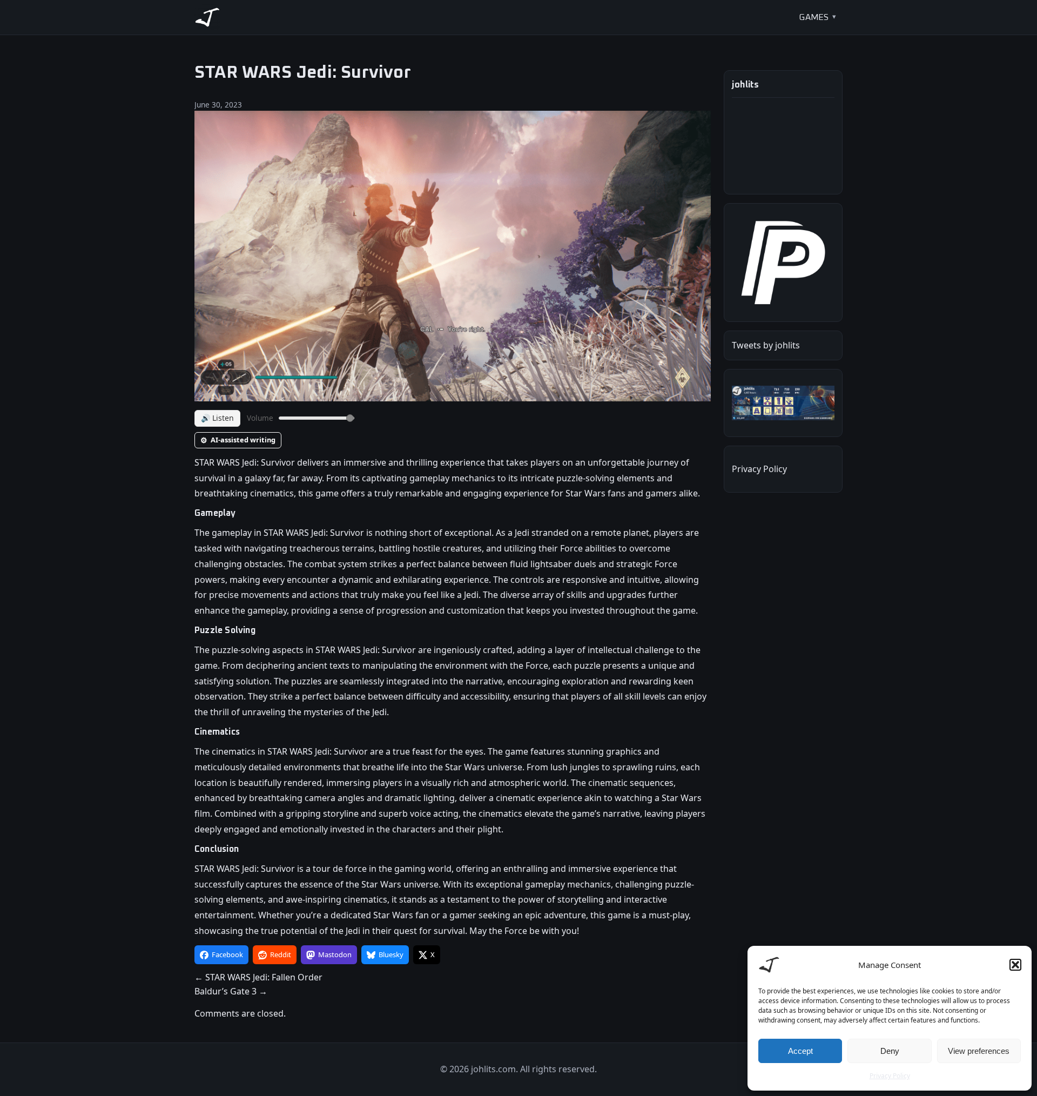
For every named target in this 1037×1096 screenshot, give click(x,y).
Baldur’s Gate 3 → (230, 991)
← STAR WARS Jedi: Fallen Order (258, 977)
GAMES (814, 17)
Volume (260, 418)
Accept (800, 1050)
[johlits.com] (207, 17)
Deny (889, 1050)
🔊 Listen (217, 418)
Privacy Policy (890, 1075)
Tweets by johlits (766, 345)
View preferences (978, 1050)
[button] (1015, 964)
